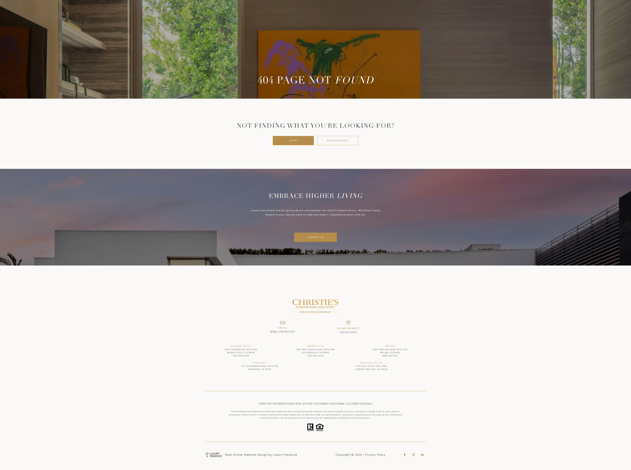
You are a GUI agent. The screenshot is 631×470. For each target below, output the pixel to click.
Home (293, 140)
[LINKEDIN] (422, 454)
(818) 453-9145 (390, 356)
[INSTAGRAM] (413, 454)
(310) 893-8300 (241, 356)
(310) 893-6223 (315, 356)
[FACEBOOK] (404, 454)
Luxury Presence (285, 454)
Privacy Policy (375, 454)
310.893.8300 (348, 332)
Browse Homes (337, 140)
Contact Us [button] (315, 237)
